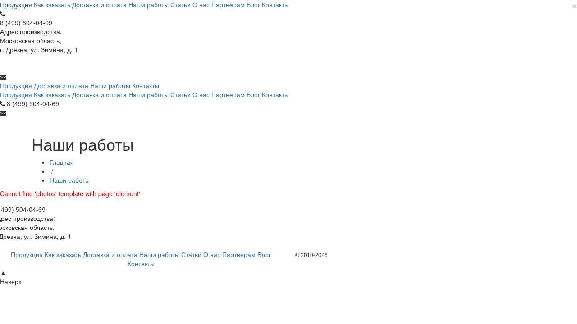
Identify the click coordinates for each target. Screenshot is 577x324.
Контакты (275, 4)
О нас (201, 4)
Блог (253, 4)
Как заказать (52, 4)
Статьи (180, 4)
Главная (62, 162)
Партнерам (228, 4)
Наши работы (148, 4)
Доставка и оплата (99, 4)
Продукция (16, 4)
